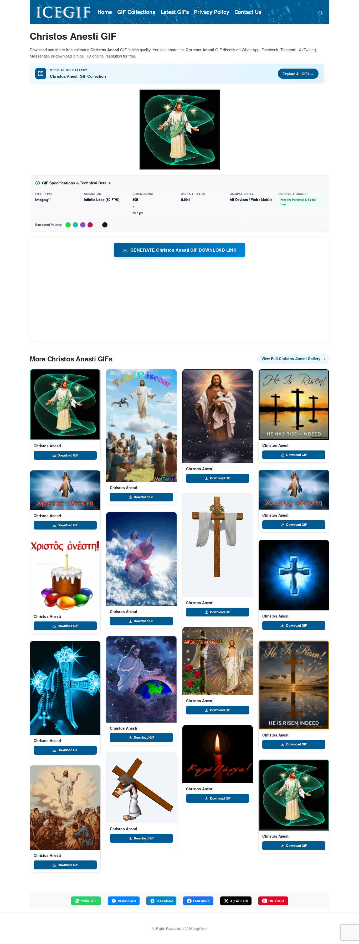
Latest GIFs (175, 11)
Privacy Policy (211, 11)
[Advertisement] (179, 298)
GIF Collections (136, 11)
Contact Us (247, 11)
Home (105, 11)
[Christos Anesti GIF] (65, 404)
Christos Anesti (47, 445)
